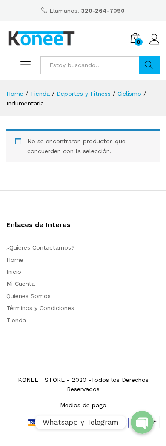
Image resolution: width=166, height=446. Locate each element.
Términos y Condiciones (40, 307)
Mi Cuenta (20, 283)
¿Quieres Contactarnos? (40, 247)
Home (14, 259)
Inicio (13, 271)
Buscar (149, 65)
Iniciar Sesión (154, 44)
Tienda (16, 320)
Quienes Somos (28, 296)
